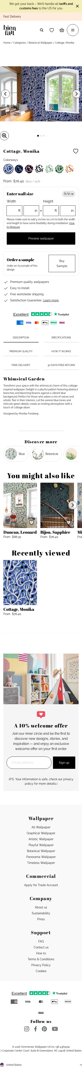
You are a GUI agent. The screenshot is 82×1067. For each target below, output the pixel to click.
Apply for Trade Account (41, 885)
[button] (52, 30)
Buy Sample (62, 263)
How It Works (61, 351)
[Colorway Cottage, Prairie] (59, 169)
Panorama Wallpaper (41, 857)
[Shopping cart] (62, 30)
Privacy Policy (41, 965)
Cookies (41, 971)
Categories (19, 42)
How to (41, 953)
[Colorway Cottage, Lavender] (29, 169)
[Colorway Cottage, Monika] (8, 169)
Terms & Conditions (41, 959)
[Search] (42, 30)
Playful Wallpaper (41, 845)
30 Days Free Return (61, 365)
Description (21, 337)
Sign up (64, 762)
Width (22, 206)
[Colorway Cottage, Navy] (39, 169)
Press (41, 919)
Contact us (41, 947)
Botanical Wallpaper (40, 42)
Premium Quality (21, 351)
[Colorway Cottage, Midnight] (19, 169)
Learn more (51, 300)
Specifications (61, 337)
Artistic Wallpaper (41, 839)
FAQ (41, 941)
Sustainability (41, 913)
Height (58, 206)
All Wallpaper (41, 827)
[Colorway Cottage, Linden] (49, 169)
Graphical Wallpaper (41, 833)
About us (41, 907)
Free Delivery (21, 365)
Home (7, 42)
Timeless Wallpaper (41, 863)
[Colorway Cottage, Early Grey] (69, 169)
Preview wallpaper (41, 238)
